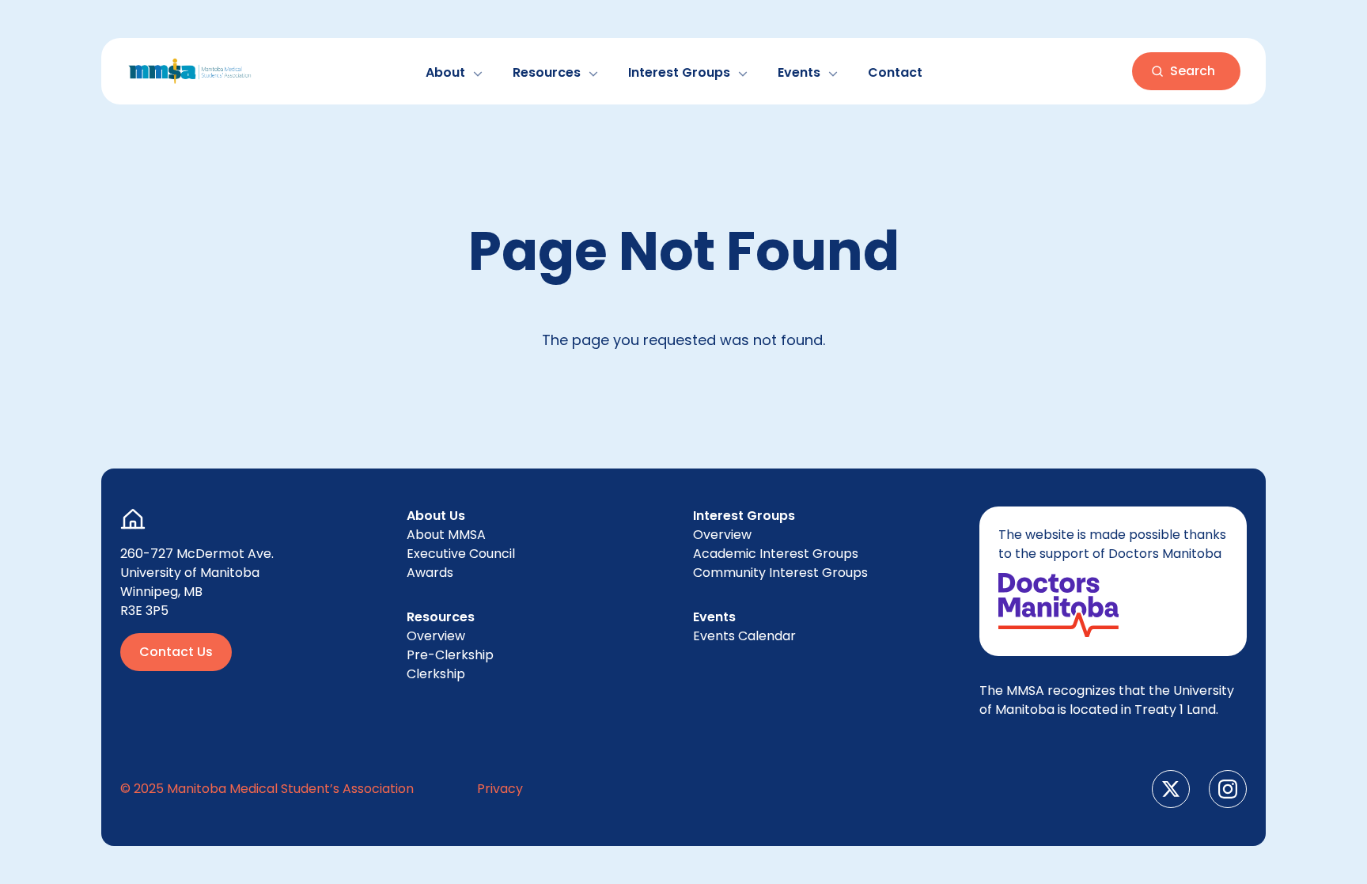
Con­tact (895, 72)
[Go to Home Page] (190, 71)
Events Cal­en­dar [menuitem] (744, 636)
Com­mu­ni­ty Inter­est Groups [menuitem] (780, 572)
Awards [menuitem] (430, 572)
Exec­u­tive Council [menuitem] (461, 553)
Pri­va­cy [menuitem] (500, 789)
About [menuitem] (446, 534)
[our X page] (1171, 789)
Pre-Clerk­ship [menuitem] (450, 655)
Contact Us (176, 652)
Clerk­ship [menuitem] (436, 674)
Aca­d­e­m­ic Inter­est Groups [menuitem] (775, 553)
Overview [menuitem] (436, 636)
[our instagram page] (1228, 789)
